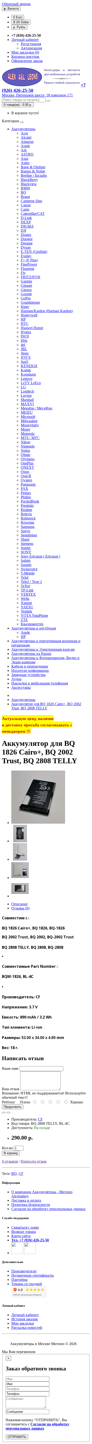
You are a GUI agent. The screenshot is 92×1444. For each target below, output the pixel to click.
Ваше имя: (10, 1068)
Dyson (26, 247)
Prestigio (27, 506)
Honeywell (29, 315)
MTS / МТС (30, 438)
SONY (26, 552)
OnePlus (27, 463)
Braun (25, 197)
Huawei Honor (32, 328)
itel (23, 345)
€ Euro (17, 17)
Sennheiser (29, 535)
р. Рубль (19, 27)
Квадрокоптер (32, 624)
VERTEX (28, 594)
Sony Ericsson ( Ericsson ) (40, 556)
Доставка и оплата (26, 1200)
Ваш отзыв (10, 1089)
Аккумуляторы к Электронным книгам (43, 649)
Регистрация (31, 44)
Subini (25, 561)
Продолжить (12, 1107)
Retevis (26, 514)
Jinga (25, 353)
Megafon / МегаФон (36, 408)
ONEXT (27, 467)
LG (23, 387)
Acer (24, 133)
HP (23, 319)
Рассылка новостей (26, 1328)
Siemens (27, 544)
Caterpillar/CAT (33, 214)
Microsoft (28, 417)
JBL (24, 349)
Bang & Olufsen (33, 167)
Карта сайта (20, 1236)
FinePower (29, 264)
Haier (25, 307)
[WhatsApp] (17, 1253)
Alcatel (26, 137)
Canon (26, 205)
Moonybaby (30, 425)
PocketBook (30, 501)
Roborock (28, 518)
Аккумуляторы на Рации (31, 654)
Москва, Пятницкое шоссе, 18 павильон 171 (37, 95)
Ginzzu (26, 290)
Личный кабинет (25, 1315)
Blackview (29, 184)
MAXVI (27, 404)
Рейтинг (8, 1102)
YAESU (27, 607)
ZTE (24, 620)
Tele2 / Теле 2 (31, 582)
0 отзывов (10, 1161)
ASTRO (27, 154)
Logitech (27, 391)
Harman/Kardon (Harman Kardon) (47, 311)
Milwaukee (29, 421)
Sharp (25, 539)
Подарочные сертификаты (32, 1275)
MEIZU (27, 412)
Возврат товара (23, 1232)
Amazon (27, 142)
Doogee (27, 239)
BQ (23, 192)
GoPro (26, 298)
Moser (25, 429)
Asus (24, 159)
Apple (25, 146)
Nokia (25, 450)
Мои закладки (22, 1323)
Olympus (27, 459)
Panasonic (28, 484)
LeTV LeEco (31, 383)
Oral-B (26, 476)
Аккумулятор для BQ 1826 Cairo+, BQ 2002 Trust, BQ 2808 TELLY (46, 706)
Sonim (25, 548)
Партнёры (19, 1280)
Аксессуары (21, 687)
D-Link (26, 218)
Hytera (26, 332)
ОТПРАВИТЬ (17, 1437)
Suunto (26, 565)
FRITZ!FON (30, 277)
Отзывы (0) (20, 908)
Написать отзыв (33, 1161)
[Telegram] (30, 1253)
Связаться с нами (25, 1227)
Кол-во (7, 1148)
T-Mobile (28, 573)
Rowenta (27, 522)
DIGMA (27, 226)
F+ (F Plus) (29, 260)
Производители (24, 1271)
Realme (26, 510)
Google (26, 294)
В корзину (11, 1153)
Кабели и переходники (29, 666)
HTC (25, 324)
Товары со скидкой (26, 1284)
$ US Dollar (21, 22)
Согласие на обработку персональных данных (48, 1209)
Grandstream (30, 302)
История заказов (24, 1319)
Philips (26, 497)
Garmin (26, 281)
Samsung (27, 527)
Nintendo (28, 446)
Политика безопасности (30, 1205)
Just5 (24, 362)
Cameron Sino (31, 201)
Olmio (25, 455)
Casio (25, 209)
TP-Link (27, 590)
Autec (25, 163)
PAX (24, 489)
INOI (25, 336)
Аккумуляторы (23, 129)
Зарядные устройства (28, 675)
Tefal (24, 577)
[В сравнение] (8, 1112)
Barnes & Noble (33, 171)
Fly (23, 273)
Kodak (26, 370)
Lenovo (26, 379)
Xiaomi (26, 603)
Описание (19, 904)
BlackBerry (29, 180)
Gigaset (26, 285)
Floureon (27, 269)
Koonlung (28, 374)
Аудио (16, 679)
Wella (25, 599)
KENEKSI (29, 366)
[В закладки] (4, 1112)
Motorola (27, 434)
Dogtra (26, 235)
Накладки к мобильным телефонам (39, 683)
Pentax (26, 493)
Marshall (27, 400)
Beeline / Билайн (34, 175)
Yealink (26, 611)
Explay (26, 256)
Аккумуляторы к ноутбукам (33, 628)
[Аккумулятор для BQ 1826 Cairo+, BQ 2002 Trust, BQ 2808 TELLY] (38, 823)
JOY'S (26, 357)
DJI (23, 230)
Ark (24, 150)
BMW (25, 188)
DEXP (26, 222)
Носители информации (30, 671)
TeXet (25, 586)
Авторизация (31, 48)
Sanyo (25, 531)
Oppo (25, 472)
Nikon (25, 442)
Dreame (27, 243)
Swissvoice (29, 569)
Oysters (26, 480)
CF (40, 1119)
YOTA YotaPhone (34, 616)
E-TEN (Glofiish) (34, 252)
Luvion (26, 395)
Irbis (24, 340)
